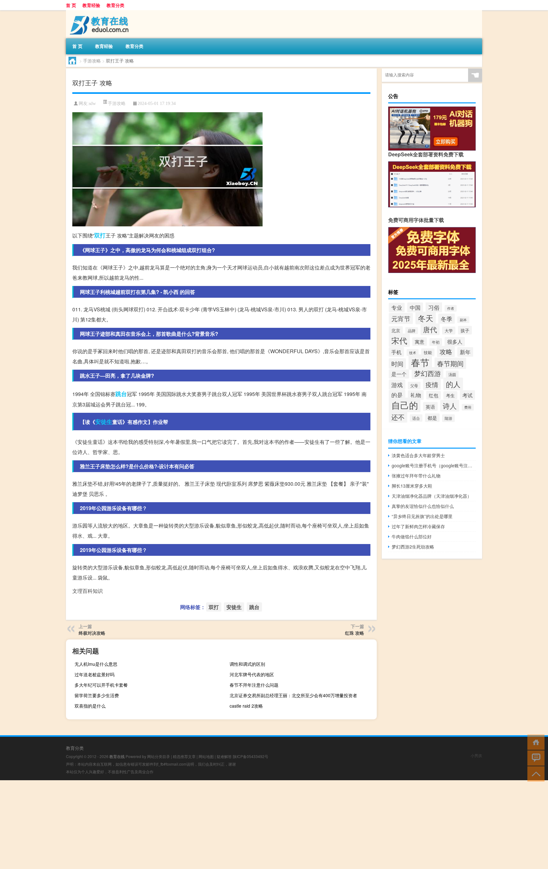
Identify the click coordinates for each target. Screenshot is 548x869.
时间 (397, 363)
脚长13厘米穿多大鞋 (412, 486)
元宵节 (400, 318)
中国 (415, 307)
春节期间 (450, 363)
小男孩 (476, 755)
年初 (436, 342)
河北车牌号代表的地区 (252, 674)
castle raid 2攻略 (246, 706)
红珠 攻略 (354, 633)
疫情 (432, 384)
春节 (420, 362)
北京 (395, 330)
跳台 (121, 394)
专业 (396, 307)
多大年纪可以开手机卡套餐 (101, 685)
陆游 (448, 418)
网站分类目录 (158, 756)
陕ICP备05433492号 (250, 756)
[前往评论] (534, 757)
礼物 (415, 395)
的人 (453, 384)
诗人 (450, 406)
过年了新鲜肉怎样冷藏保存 (418, 526)
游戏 (397, 384)
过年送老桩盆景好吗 (94, 674)
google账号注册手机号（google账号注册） (434, 465)
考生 (450, 395)
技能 (428, 352)
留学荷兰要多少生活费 (97, 695)
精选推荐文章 (184, 756)
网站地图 (206, 756)
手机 (396, 352)
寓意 (419, 341)
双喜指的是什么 (90, 706)
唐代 (430, 329)
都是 (432, 417)
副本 (463, 319)
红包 (433, 395)
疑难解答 (224, 756)
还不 (398, 417)
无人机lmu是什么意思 (96, 664)
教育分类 (115, 5)
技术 (412, 352)
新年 (465, 352)
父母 (414, 385)
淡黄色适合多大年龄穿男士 (418, 455)
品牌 (411, 330)
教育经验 (91, 5)
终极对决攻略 (92, 633)
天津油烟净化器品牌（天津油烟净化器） (432, 496)
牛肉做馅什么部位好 (412, 536)
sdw (92, 103)
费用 (467, 407)
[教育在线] (99, 12)
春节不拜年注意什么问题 (254, 685)
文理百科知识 (87, 590)
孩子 (464, 330)
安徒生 (103, 422)
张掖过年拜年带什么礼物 (416, 475)
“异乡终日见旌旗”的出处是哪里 (422, 516)
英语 (430, 406)
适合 (416, 418)
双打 (100, 235)
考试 (467, 395)
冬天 (425, 318)
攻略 (446, 351)
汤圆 (452, 374)
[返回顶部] (534, 773)
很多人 (454, 341)
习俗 (434, 307)
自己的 (404, 405)
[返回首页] (534, 742)
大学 (449, 330)
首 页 (71, 5)
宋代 (399, 340)
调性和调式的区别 (247, 664)
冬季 (446, 319)
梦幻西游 (427, 373)
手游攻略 (92, 60)
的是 (397, 395)
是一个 (399, 374)
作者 (450, 308)
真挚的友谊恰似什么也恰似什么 (423, 506)
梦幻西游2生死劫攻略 (413, 546)
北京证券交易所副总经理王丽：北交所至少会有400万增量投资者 (293, 695)
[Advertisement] (190, 824)
